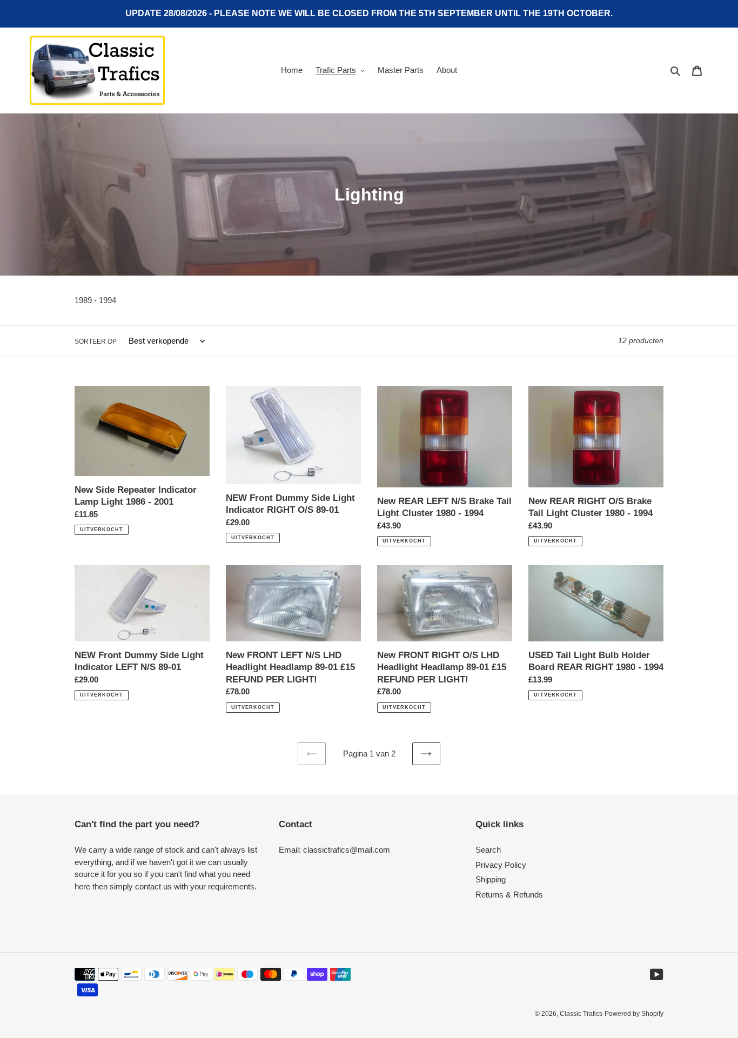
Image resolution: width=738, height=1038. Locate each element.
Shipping (490, 879)
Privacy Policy (500, 864)
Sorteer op (96, 341)
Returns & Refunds (509, 894)
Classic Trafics (581, 1013)
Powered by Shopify (634, 1013)
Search (488, 849)
